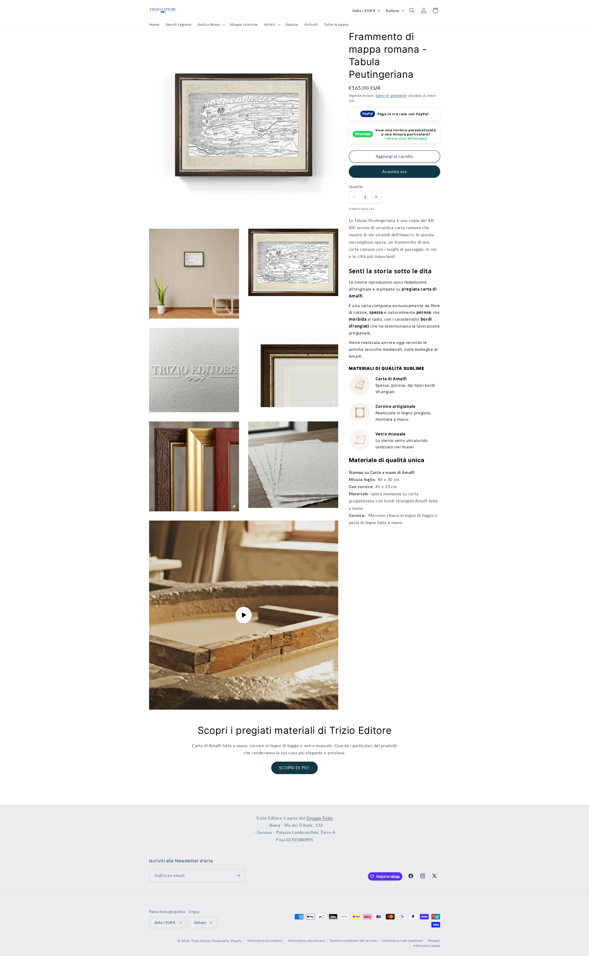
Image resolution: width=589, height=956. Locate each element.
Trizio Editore (201, 941)
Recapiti (434, 940)
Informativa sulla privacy (306, 940)
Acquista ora (394, 171)
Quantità (356, 186)
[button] (210, 24)
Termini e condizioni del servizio (353, 940)
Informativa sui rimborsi (265, 940)
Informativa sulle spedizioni (402, 940)
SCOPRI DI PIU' (294, 767)
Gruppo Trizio (319, 818)
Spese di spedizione (390, 95)
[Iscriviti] (238, 875)
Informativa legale (426, 945)
